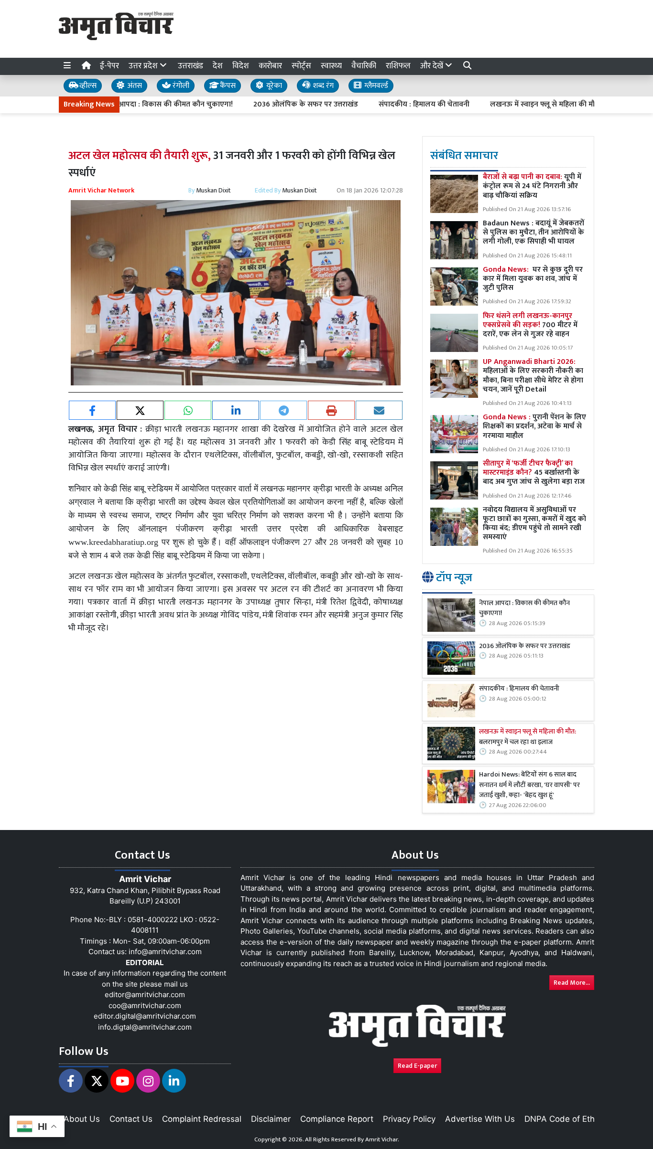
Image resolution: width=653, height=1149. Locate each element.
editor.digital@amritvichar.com (145, 1016)
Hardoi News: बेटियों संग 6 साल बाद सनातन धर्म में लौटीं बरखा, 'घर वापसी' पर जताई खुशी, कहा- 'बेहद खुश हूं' (529, 785)
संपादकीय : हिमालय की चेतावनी (392, 104)
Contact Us (130, 1119)
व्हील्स (87, 85)
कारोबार (270, 66)
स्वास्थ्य (331, 66)
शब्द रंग (322, 85)
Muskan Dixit (213, 190)
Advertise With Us (480, 1119)
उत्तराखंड (190, 66)
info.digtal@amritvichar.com (145, 1027)
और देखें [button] (432, 66)
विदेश (240, 66)
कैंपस (227, 85)
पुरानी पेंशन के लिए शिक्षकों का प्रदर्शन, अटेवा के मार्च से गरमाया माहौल (534, 426)
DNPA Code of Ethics (564, 1119)
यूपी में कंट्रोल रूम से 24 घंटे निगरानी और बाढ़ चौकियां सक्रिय (532, 186)
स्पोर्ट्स (301, 66)
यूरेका (273, 85)
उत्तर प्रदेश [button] (144, 66)
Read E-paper (417, 1065)
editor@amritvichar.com (145, 994)
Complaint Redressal (201, 1119)
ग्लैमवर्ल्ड (375, 85)
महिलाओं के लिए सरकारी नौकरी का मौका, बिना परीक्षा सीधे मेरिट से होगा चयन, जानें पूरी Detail (533, 376)
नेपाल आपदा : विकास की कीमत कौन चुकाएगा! (134, 104)
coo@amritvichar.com (145, 1005)
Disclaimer (271, 1119)
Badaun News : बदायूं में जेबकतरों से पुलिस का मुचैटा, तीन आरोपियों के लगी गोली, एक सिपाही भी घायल (533, 232)
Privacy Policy (409, 1119)
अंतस (133, 85)
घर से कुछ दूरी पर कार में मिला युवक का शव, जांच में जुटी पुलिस (533, 278)
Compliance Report (336, 1119)
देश (218, 66)
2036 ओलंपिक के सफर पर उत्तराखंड (273, 104)
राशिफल (398, 66)
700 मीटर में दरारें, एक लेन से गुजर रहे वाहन (530, 324)
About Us (82, 1119)
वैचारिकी (363, 66)
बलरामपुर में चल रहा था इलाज (527, 737)
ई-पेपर (109, 66)
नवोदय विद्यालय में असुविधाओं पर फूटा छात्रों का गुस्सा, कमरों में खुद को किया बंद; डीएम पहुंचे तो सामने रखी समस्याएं (534, 523)
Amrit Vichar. (382, 1139)
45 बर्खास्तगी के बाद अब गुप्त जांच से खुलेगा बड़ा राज (534, 472)
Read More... (572, 982)
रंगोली (180, 85)
